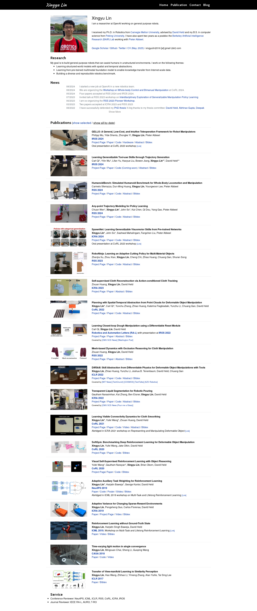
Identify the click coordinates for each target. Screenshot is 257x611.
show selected (82, 123)
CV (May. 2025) (135, 48)
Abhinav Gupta (187, 107)
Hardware (128, 142)
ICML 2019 (98, 530)
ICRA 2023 (98, 288)
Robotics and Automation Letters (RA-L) (114, 332)
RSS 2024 (97, 190)
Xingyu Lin (56, 4)
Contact (195, 5)
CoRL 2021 (98, 423)
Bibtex (149, 142)
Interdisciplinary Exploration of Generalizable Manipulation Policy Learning (159, 97)
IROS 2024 (98, 138)
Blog (206, 5)
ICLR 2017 (97, 578)
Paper (110, 142)
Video (126, 427)
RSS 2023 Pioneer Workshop (119, 100)
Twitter (122, 48)
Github (113, 48)
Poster (111, 491)
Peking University (115, 35)
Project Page (98, 142)
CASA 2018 (98, 553)
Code (118, 142)
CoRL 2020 (98, 449)
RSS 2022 (97, 355)
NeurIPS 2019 (99, 488)
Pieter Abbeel (136, 39)
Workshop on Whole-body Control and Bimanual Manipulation (136, 90)
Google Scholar (100, 48)
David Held (178, 32)
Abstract (139, 142)
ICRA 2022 (98, 398)
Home (163, 5)
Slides (119, 491)
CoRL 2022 (98, 309)
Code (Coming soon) (126, 167)
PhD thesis (120, 107)
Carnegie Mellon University (145, 32)
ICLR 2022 (97, 374)
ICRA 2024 (98, 236)
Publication (179, 5)
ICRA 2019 (98, 510)
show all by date (103, 123)
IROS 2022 (165, 332)
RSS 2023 (97, 260)
